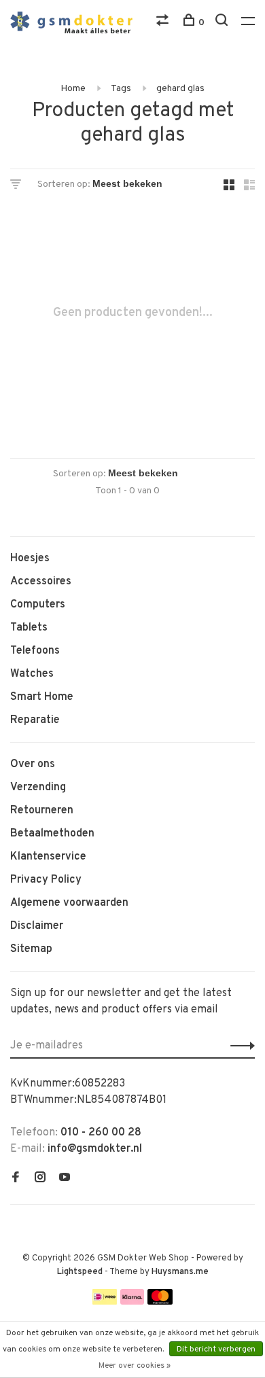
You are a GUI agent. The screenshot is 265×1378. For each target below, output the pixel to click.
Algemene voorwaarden (69, 903)
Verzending (38, 787)
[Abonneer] (239, 1046)
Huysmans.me (180, 1272)
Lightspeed (80, 1272)
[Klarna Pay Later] (132, 1302)
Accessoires (40, 581)
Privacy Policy (46, 880)
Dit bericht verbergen (216, 1349)
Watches (32, 674)
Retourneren (41, 810)
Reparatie (35, 720)
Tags (121, 88)
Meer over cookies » (135, 1365)
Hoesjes (30, 558)
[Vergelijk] (164, 23)
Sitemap (31, 949)
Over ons (32, 764)
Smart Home (41, 697)
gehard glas (180, 88)
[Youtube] (64, 1179)
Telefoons (35, 651)
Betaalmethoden (52, 834)
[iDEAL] (104, 1302)
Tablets (29, 628)
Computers (37, 605)
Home (73, 88)
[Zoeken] (223, 23)
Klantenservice (48, 857)
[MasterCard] (160, 1302)
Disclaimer (36, 926)
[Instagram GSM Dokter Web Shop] (40, 1179)
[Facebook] (15, 1179)
